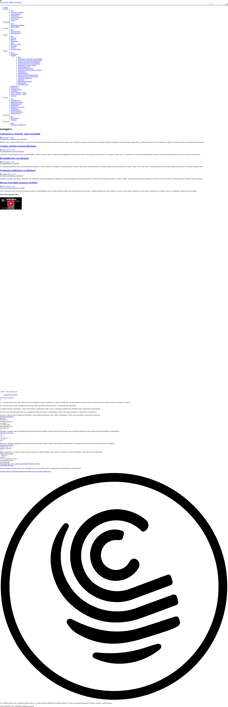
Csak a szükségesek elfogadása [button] (19, 463)
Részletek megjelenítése (6, 416)
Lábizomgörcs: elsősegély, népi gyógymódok (20, 134)
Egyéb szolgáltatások (6, 452)
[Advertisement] (7, 256)
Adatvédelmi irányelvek (6, 465)
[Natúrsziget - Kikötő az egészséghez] (11, 2)
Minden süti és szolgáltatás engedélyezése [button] (39, 471)
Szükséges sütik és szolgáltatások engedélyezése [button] (13, 471)
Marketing (3, 443)
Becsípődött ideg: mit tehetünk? (14, 158)
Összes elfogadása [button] (5, 463)
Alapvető (2, 415)
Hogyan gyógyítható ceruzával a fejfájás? (19, 182)
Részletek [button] (31, 706)
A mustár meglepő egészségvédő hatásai (18, 146)
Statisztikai (3, 431)
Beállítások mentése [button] (34, 463)
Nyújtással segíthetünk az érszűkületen (17, 170)
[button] (114, 586)
